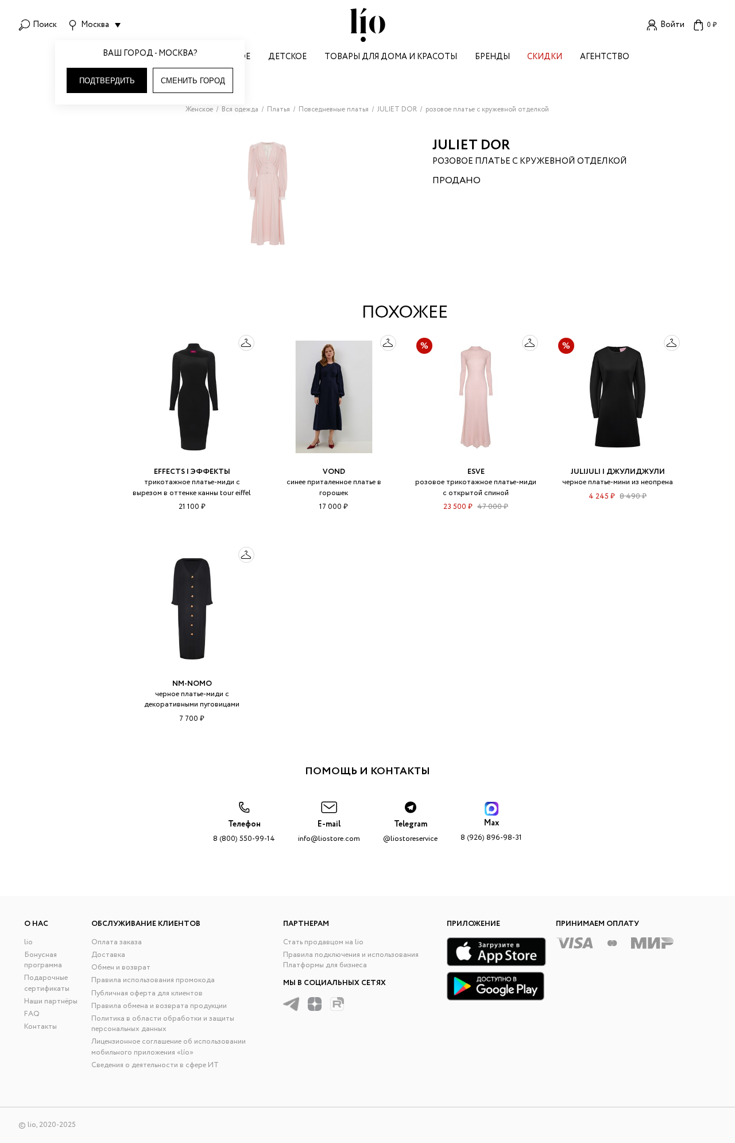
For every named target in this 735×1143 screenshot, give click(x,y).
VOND (334, 471)
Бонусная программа (43, 960)
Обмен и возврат (120, 967)
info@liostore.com (329, 831)
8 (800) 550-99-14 (244, 831)
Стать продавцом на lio (323, 942)
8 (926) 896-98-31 (491, 830)
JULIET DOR (471, 146)
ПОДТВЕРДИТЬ (107, 80)
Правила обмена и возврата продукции (159, 1006)
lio (28, 942)
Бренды (492, 58)
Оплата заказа (116, 942)
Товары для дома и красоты (390, 58)
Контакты (40, 1026)
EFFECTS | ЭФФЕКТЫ (192, 471)
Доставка (108, 954)
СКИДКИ (544, 58)
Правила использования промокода (153, 980)
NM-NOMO (192, 683)
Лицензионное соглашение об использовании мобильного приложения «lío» (168, 1046)
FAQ (32, 1014)
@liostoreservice (410, 831)
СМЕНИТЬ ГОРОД (193, 80)
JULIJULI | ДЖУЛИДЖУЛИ (618, 471)
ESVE (476, 471)
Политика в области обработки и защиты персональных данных (162, 1023)
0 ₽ (712, 25)
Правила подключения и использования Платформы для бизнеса (351, 960)
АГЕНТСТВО (604, 58)
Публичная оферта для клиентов (147, 993)
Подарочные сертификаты (46, 983)
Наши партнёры (51, 1001)
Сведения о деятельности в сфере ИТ (155, 1065)
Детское (287, 58)
